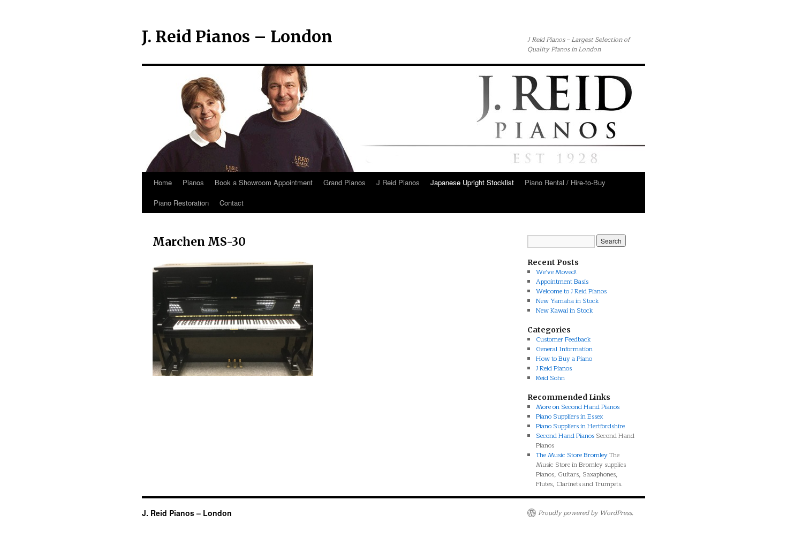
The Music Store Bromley (572, 455)
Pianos (193, 182)
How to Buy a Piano (564, 358)
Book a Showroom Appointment (264, 182)
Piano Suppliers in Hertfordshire (580, 426)
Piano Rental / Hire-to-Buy (565, 182)
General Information (564, 349)
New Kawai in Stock (564, 310)
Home (163, 182)
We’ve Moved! (556, 272)
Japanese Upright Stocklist (472, 182)
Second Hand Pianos (565, 435)
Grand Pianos (344, 182)
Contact (232, 203)
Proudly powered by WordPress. (585, 513)
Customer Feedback (563, 339)
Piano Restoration (181, 203)
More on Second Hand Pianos (577, 406)
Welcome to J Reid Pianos (571, 291)
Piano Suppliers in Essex (569, 416)
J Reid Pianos (398, 182)
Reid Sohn (550, 378)
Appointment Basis (562, 281)
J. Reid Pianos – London (237, 36)
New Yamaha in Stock (567, 300)
